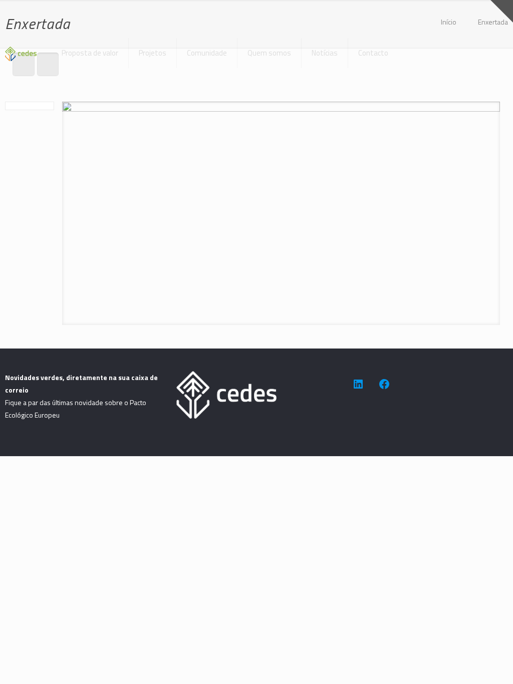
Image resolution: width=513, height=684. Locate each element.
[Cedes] (21, 46)
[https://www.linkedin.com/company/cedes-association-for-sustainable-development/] (358, 384)
